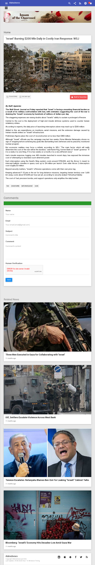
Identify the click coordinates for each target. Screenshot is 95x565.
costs (36, 186)
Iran (8, 186)
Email (8, 221)
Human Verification (14, 263)
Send (9, 280)
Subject (9, 231)
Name (8, 210)
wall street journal (27, 186)
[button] (74, 3)
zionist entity (15, 186)
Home (7, 32)
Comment (10, 241)
